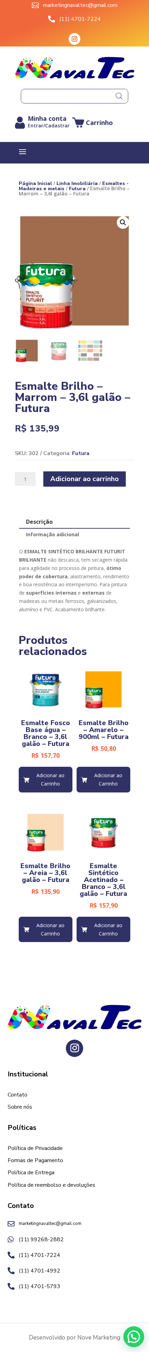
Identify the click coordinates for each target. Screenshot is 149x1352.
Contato (17, 1095)
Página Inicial (35, 183)
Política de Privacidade (35, 1148)
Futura (77, 188)
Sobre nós (20, 1107)
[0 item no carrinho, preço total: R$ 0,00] (92, 123)
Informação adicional (52, 534)
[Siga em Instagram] (74, 39)
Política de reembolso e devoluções (51, 1185)
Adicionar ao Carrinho (50, 779)
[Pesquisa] (119, 96)
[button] (123, 222)
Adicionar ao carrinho (84, 479)
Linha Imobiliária (77, 183)
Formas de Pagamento (35, 1160)
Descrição (39, 522)
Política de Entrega (31, 1172)
